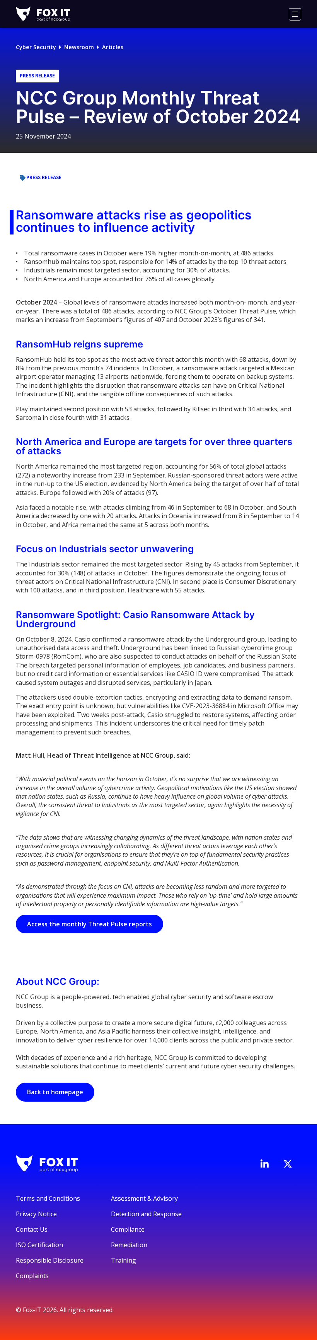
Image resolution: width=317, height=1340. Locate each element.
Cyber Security (36, 47)
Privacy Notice (36, 1214)
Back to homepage (55, 1092)
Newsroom (79, 47)
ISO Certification (39, 1245)
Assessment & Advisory (144, 1198)
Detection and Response (146, 1214)
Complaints (32, 1276)
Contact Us (32, 1229)
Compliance (128, 1229)
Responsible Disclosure (50, 1260)
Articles (112, 47)
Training (123, 1260)
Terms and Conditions (48, 1198)
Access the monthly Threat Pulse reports (89, 924)
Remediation (129, 1245)
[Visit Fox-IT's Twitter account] (287, 1164)
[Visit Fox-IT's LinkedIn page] (264, 1163)
